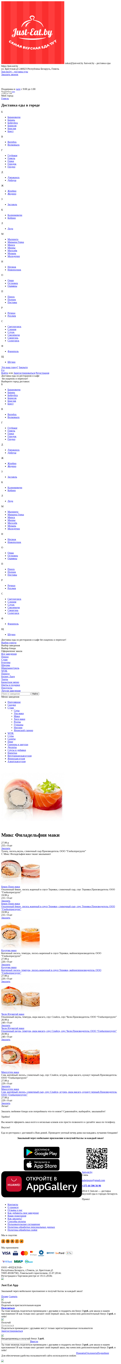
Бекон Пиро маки (10, 886)
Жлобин (12, 191)
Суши (11, 707)
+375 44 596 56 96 (91, 1185)
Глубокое (12, 155)
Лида (10, 228)
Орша (11, 280)
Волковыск (14, 144)
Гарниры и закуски (18, 744)
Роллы (17, 722)
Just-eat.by (87, 1172)
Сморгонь (13, 337)
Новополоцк (14, 269)
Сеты (17, 710)
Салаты (12, 738)
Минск (11, 245)
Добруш (12, 180)
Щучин (11, 362)
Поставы (12, 302)
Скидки (12, 705)
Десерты (12, 747)
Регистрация (42, 373)
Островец (13, 283)
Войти (4, 373)
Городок (12, 164)
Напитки (12, 753)
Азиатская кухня (17, 761)
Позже (4, 1296)
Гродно (11, 166)
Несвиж (12, 267)
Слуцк (11, 332)
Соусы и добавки (17, 750)
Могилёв (12, 250)
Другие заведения (10, 690)
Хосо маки (19, 719)
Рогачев (12, 316)
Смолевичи (14, 335)
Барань (11, 120)
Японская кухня (16, 758)
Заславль (12, 204)
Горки (11, 161)
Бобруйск (13, 122)
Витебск (12, 142)
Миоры (11, 247)
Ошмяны (12, 286)
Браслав (12, 128)
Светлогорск (14, 326)
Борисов (12, 125)
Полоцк (12, 299)
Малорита (13, 239)
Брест (11, 131)
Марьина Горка (16, 242)
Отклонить (91, 1353)
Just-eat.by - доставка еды (14, 71)
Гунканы (18, 724)
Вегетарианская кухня (20, 755)
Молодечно (14, 256)
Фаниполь (13, 351)
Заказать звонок (9, 74)
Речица (11, 313)
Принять (80, 1353)
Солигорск (13, 340)
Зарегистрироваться (24, 373)
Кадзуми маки (9, 950)
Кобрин (12, 218)
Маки (17, 716)
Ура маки (19, 713)
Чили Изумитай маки (12, 1014)
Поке (10, 741)
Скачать (13, 1296)
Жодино (12, 193)
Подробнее (103, 1353)
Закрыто (23, 367)
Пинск (11, 296)
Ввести (34, 1341)
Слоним (12, 329)
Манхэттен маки (10, 1072)
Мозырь (12, 253)
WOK (11, 733)
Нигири (18, 727)
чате (18, 89)
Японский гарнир (23, 730)
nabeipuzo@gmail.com (93, 1180)
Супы (11, 736)
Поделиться (8, 1308)
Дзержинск (14, 177)
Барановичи (14, 117)
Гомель (11, 158)
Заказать (5, 848)
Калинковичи (15, 215)
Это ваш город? (9, 367)
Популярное (14, 702)
